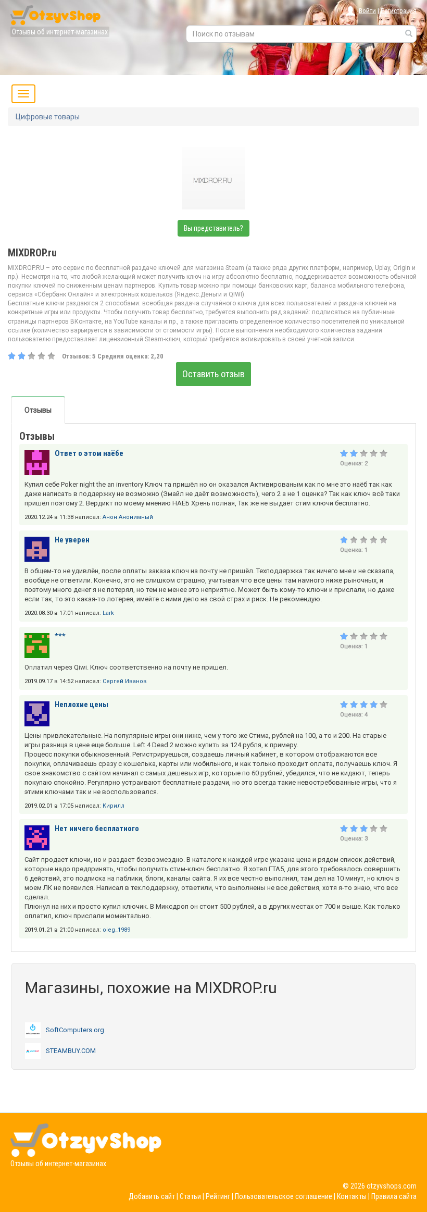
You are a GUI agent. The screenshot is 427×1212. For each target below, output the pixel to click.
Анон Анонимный (128, 517)
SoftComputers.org (75, 1030)
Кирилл (113, 805)
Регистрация (399, 11)
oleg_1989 (116, 929)
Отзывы (38, 410)
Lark (108, 613)
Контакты (352, 1196)
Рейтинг (218, 1196)
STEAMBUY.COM (71, 1051)
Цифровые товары (48, 117)
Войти (367, 11)
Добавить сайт (152, 1196)
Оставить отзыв (213, 373)
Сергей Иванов (125, 681)
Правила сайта (394, 1196)
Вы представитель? (213, 228)
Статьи (190, 1196)
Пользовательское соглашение (283, 1196)
